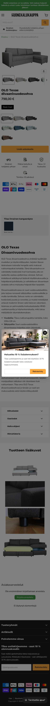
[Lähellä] (45, 333)
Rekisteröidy (38, 371)
